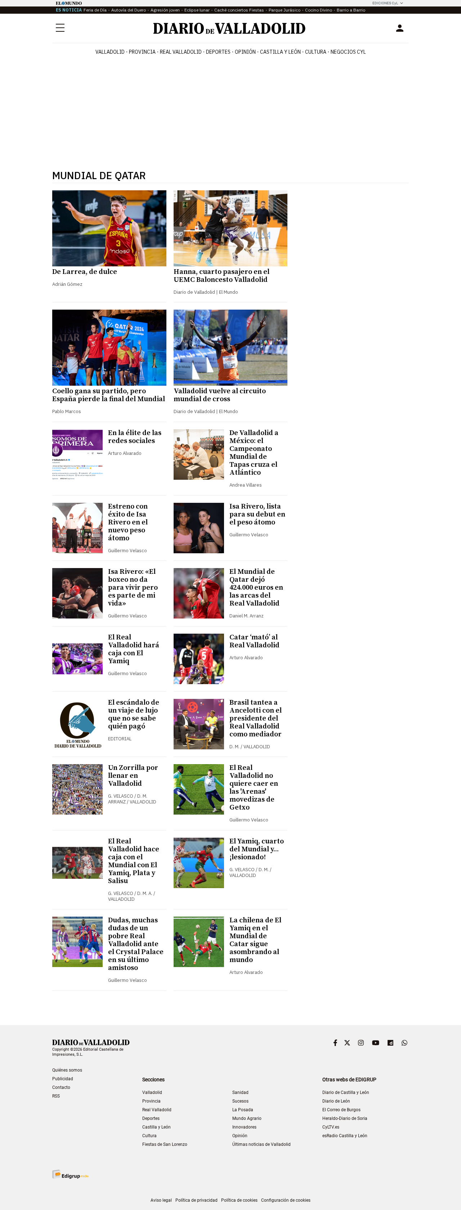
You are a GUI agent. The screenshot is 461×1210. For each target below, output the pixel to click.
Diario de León (336, 1101)
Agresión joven (165, 10)
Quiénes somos (67, 1070)
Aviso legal (161, 1200)
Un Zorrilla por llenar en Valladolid (133, 775)
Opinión (245, 52)
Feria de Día (95, 10)
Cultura (315, 52)
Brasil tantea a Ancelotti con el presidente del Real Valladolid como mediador (255, 718)
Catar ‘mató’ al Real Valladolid (254, 641)
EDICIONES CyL (385, 3)
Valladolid (110, 52)
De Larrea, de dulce (84, 271)
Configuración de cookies (285, 1200)
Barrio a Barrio (351, 10)
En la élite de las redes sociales (134, 437)
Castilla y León (280, 52)
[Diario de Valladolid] (229, 28)
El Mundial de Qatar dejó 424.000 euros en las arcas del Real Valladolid (256, 587)
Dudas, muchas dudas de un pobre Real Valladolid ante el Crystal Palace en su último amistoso (136, 944)
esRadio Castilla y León (344, 1135)
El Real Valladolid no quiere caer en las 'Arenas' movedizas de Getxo (253, 787)
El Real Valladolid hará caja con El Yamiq (133, 649)
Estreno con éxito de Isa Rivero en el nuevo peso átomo (128, 522)
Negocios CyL (348, 52)
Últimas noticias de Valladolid (261, 1144)
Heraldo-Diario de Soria (344, 1118)
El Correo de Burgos (341, 1109)
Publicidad (62, 1078)
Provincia (142, 52)
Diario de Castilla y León (345, 1092)
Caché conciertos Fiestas (239, 10)
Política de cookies (239, 1200)
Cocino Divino (318, 10)
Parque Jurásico (284, 10)
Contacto (61, 1087)
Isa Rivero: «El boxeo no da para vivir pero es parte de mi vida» (133, 587)
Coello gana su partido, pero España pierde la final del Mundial (108, 395)
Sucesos (240, 1101)
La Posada (242, 1109)
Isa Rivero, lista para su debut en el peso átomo (257, 514)
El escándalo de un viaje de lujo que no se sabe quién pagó (133, 714)
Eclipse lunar (197, 10)
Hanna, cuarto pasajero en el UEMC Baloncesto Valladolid (221, 275)
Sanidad (240, 1092)
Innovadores (244, 1127)
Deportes (218, 52)
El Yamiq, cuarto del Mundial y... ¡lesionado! (256, 849)
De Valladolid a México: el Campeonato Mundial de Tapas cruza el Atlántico (253, 453)
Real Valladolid (181, 52)
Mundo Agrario (246, 1118)
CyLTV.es (330, 1127)
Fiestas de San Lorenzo (164, 1144)
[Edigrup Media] (70, 1174)
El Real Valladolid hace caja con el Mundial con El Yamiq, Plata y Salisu (133, 861)
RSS (56, 1096)
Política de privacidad (196, 1200)
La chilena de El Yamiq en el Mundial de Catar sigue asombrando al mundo (255, 940)
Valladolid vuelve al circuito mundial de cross (220, 395)
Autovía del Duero (128, 10)
